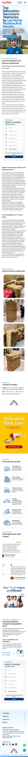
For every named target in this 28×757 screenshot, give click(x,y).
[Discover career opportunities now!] (16, 744)
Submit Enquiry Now (14, 447)
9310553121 (21, 391)
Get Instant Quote (9, 36)
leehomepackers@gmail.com (13, 394)
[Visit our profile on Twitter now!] (7, 744)
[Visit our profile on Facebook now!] (3, 744)
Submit (14, 156)
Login (19, 2)
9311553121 (11, 391)
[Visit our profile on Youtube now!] (13, 744)
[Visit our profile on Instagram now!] (10, 744)
